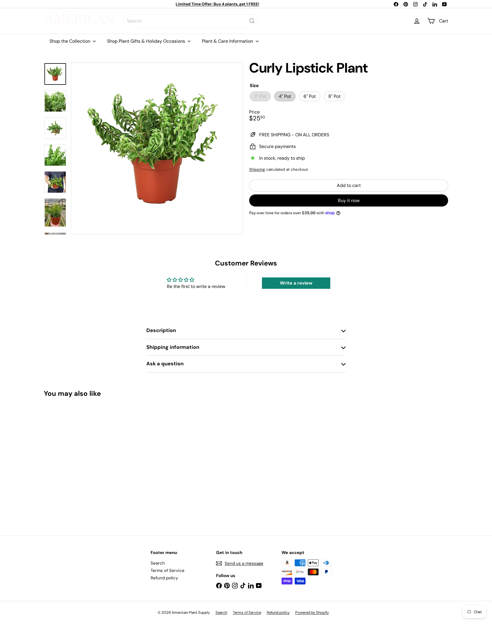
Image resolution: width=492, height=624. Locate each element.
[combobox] (191, 21)
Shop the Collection (70, 41)
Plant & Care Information (228, 41)
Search (158, 563)
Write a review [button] (296, 283)
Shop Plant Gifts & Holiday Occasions (146, 41)
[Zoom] (157, 148)
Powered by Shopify (312, 612)
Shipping (257, 169)
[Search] (252, 21)
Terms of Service (167, 570)
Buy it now (349, 200)
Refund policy (164, 578)
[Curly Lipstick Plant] (75, 462)
